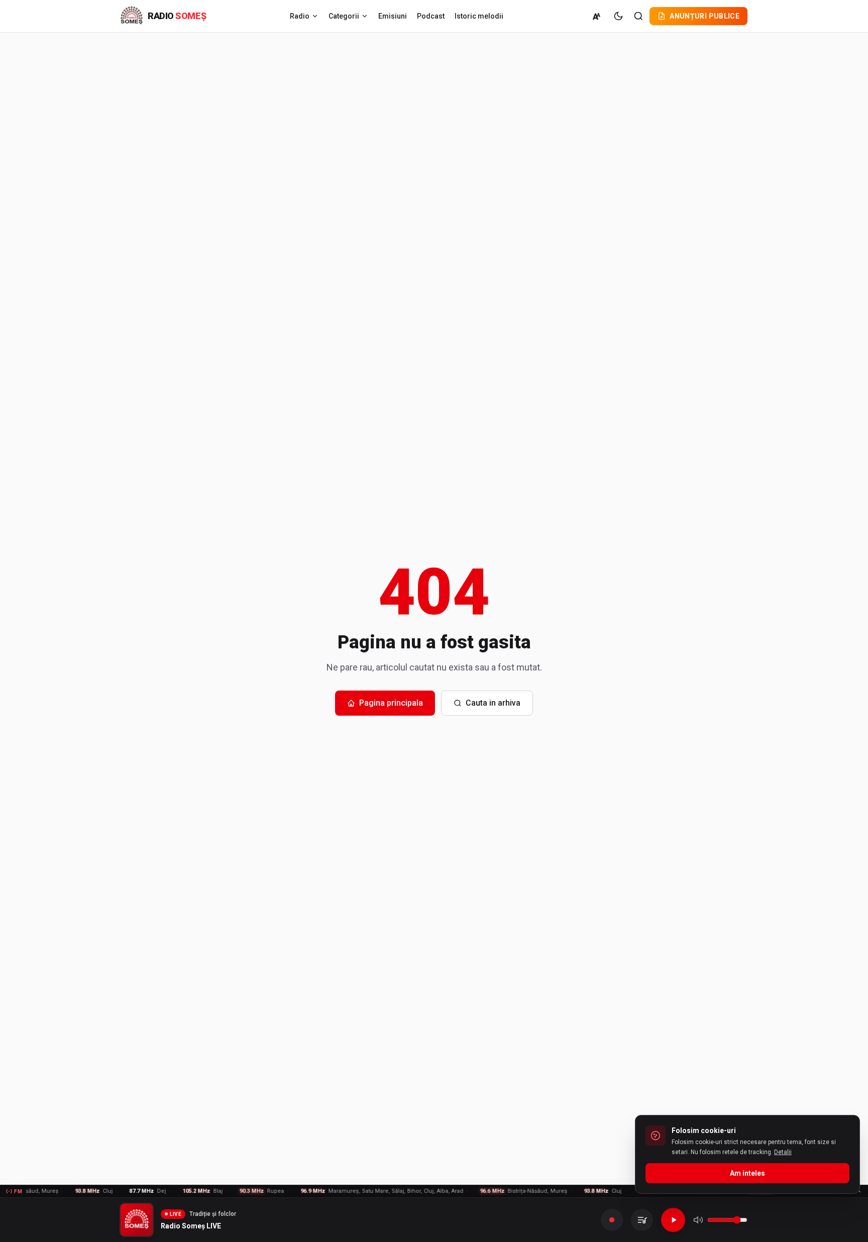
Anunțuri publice (704, 16)
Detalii (783, 1152)
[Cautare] (638, 16)
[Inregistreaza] (612, 1220)
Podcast (431, 16)
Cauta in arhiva (493, 703)
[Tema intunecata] (618, 16)
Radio (299, 16)
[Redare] (673, 1220)
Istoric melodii (479, 16)
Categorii (344, 16)
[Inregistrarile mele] (642, 1220)
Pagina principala (391, 703)
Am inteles (747, 1173)
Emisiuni (392, 16)
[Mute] (698, 1220)
